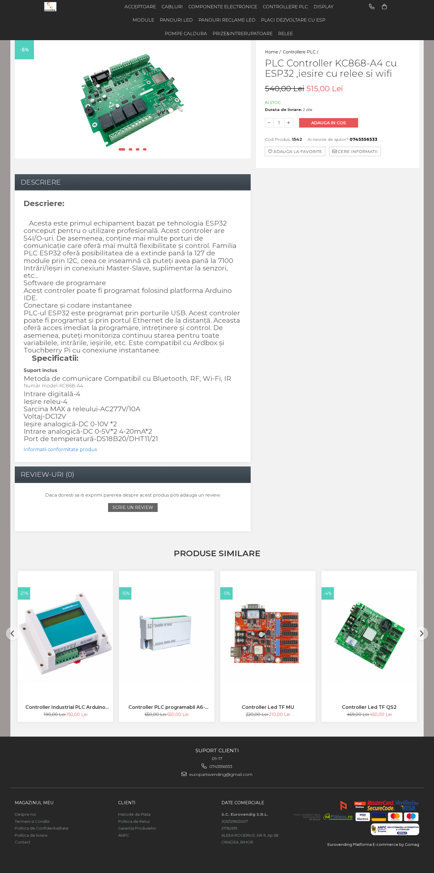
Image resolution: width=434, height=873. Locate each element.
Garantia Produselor (137, 828)
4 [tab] (145, 149)
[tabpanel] (133, 99)
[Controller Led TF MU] (268, 635)
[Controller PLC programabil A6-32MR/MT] (166, 635)
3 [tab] (138, 149)
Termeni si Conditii (32, 821)
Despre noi (25, 814)
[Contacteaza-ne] (371, 6)
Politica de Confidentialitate (41, 828)
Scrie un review (132, 507)
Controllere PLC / (301, 52)
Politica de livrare (31, 835)
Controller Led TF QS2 (369, 707)
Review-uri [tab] (47, 474)
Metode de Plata (134, 814)
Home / (273, 52)
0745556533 (220, 766)
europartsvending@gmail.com (220, 774)
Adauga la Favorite (297, 151)
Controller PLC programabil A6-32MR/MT (166, 707)
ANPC (123, 835)
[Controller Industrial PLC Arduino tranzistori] (65, 635)
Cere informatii (357, 151)
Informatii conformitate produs (60, 449)
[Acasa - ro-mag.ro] (68, 6)
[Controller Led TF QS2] (369, 635)
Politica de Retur (134, 821)
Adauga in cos (328, 123)
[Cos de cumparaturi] (384, 6)
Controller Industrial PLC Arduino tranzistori (65, 707)
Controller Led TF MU (268, 707)
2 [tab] (130, 149)
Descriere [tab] (41, 182)
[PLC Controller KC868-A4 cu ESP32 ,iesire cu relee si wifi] (133, 99)
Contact (22, 842)
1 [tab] (121, 149)
